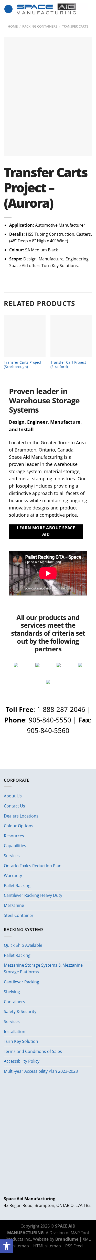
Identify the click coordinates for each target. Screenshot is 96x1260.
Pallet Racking (17, 885)
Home (13, 26)
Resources (14, 836)
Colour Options (18, 826)
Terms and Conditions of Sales (33, 1051)
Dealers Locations (21, 816)
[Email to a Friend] (51, 1252)
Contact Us (14, 806)
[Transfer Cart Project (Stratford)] (71, 336)
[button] (6, 1246)
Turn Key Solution (21, 1041)
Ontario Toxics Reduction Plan (32, 866)
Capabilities (15, 845)
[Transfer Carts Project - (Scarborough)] (25, 336)
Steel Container (19, 915)
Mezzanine (14, 905)
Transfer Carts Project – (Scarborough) (24, 364)
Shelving (12, 991)
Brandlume (66, 1239)
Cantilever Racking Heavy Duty (33, 895)
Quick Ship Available (23, 945)
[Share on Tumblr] (64, 1252)
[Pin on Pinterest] (57, 1252)
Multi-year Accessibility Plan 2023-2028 (41, 1071)
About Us (13, 796)
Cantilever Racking (21, 982)
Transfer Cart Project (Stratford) (68, 364)
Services (12, 855)
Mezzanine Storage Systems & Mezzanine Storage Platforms (43, 968)
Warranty (13, 875)
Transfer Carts (75, 26)
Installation (14, 1031)
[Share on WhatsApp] (32, 1252)
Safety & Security (20, 1011)
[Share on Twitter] (45, 1252)
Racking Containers (39, 26)
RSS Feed (74, 1246)
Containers (14, 1001)
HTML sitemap (47, 1246)
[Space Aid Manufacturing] (52, 8)
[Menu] (8, 9)
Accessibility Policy (21, 1061)
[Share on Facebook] (39, 1252)
